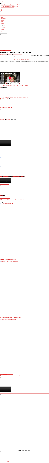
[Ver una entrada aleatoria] (0, 32)
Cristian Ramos (8, 461)
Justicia (2, 19)
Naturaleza (2, 23)
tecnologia (4, 28)
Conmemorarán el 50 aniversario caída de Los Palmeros (7, 7)
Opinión (4, 30)
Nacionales (2, 20)
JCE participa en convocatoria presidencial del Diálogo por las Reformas (9, 6)
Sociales (2, 24)
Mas (1, 31)
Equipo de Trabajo (10, 54)
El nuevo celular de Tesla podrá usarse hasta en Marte (7, 5)
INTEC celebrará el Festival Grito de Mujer (6, 107)
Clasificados (2, 29)
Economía (2, 22)
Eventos (4, 25)
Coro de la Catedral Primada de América (17, 54)
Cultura (2, 26)
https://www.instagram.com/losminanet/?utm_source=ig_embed (21, 59)
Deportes (2, 21)
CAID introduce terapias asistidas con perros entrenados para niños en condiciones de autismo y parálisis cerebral (14, 85)
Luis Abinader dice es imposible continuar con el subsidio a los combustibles (11, 317)
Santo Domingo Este (3, 18)
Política (6, 374)
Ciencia (4, 27)
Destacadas (1, 50)
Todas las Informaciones (8, 50)
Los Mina (2, 17)
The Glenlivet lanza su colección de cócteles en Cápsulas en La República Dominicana (11, 4)
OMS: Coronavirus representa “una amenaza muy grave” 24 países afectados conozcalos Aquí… (14, 97)
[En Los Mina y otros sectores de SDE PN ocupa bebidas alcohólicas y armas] (7, 116)
